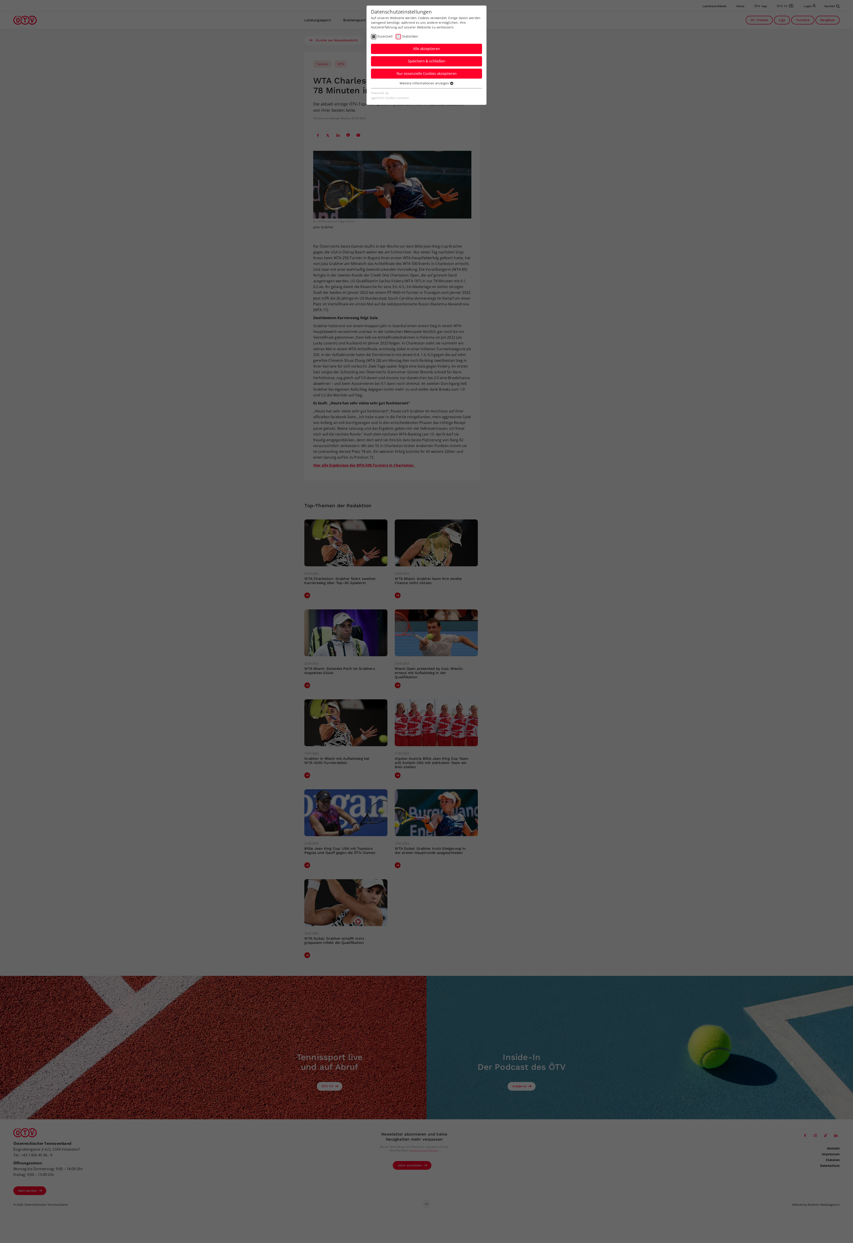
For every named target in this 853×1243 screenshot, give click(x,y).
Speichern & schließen (426, 61)
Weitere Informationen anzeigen (425, 83)
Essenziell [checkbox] (385, 36)
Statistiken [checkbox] (410, 36)
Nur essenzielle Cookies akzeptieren (427, 73)
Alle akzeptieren (426, 48)
